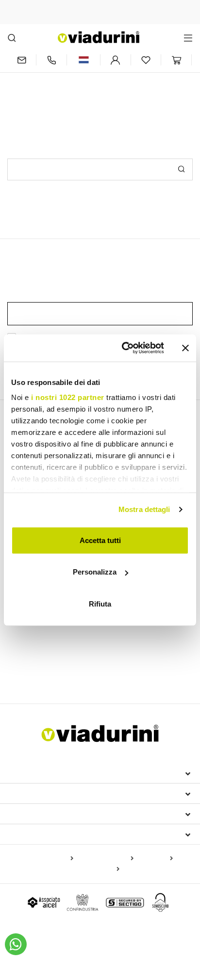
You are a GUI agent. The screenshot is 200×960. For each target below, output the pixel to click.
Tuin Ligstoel (27, 672)
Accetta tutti (100, 540)
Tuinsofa (121, 672)
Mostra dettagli (144, 509)
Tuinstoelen (128, 638)
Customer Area (39, 813)
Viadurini (27, 793)
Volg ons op (33, 834)
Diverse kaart (97, 869)
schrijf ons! (140, 86)
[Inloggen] (115, 59)
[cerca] (12, 37)
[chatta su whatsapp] (16, 944)
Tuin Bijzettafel (162, 672)
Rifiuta (100, 603)
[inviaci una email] (21, 59)
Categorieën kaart (105, 858)
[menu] (188, 37)
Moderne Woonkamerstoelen (57, 638)
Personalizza (95, 572)
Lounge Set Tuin (77, 672)
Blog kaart (155, 858)
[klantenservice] (51, 59)
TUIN (18, 655)
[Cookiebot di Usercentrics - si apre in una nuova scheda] (123, 348)
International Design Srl (63, 773)
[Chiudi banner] (185, 348)
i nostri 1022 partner (67, 397)
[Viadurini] (98, 37)
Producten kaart (47, 858)
